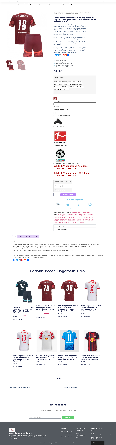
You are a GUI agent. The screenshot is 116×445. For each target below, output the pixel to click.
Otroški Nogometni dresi (78, 219)
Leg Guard (59, 126)
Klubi (59, 12)
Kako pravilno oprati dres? (70, 387)
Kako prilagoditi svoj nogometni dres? (20, 387)
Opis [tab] (15, 236)
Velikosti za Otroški (59, 77)
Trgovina (19, 4)
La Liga (38, 4)
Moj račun (64, 4)
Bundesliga (47, 4)
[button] (46, 13)
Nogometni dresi (88, 214)
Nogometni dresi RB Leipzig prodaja (63, 216)
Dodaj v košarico (68, 194)
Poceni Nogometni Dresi (68, 220)
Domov (12, 4)
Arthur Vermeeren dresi (64, 214)
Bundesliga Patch (61, 145)
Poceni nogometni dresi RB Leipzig (84, 220)
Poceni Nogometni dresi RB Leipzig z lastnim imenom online (69, 222)
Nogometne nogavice (62, 115)
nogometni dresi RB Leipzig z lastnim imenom (84, 216)
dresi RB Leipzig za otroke (77, 214)
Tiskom (57, 101)
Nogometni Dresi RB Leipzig (67, 12)
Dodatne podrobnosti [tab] (24, 236)
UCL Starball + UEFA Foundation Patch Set (68, 163)
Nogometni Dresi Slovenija (83, 217)
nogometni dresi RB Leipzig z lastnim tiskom (65, 217)
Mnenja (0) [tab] (35, 236)
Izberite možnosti (17, 319)
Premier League (28, 4)
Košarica (57, 4)
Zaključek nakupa (73, 4)
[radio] (60, 82)
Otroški (88, 212)
